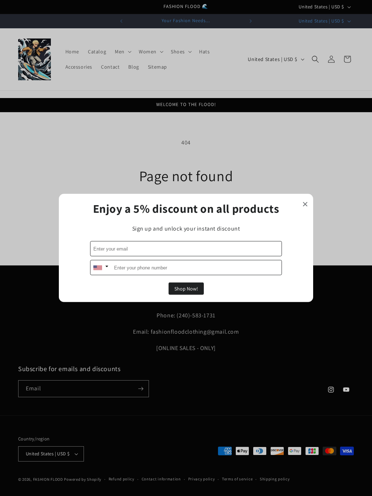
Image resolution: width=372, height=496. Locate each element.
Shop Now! (186, 288)
